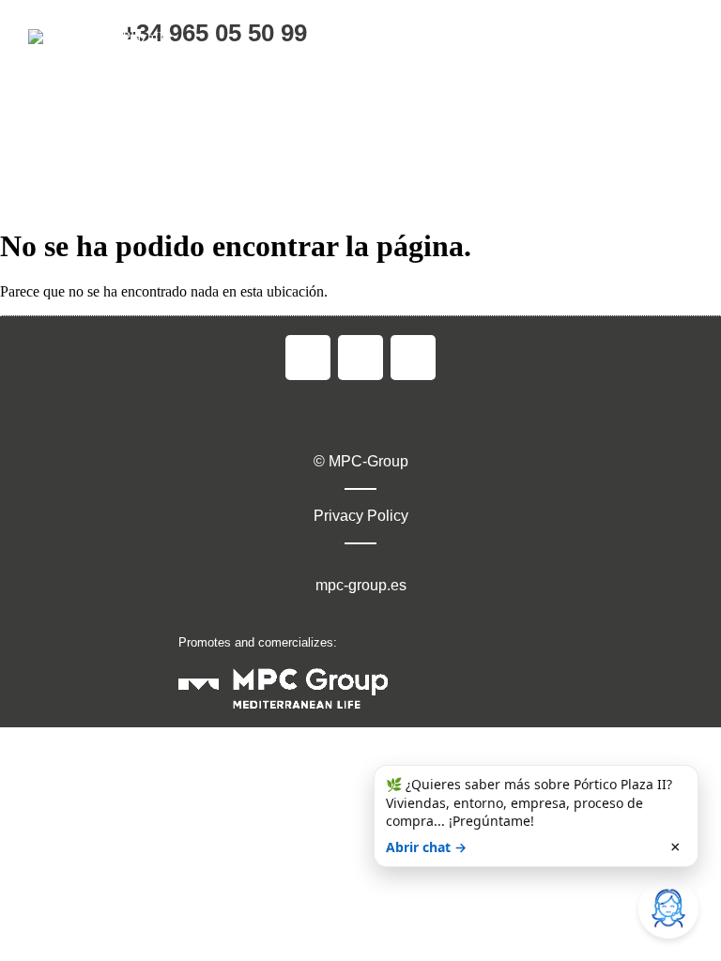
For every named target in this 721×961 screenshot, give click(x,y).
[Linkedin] (413, 357)
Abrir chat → (426, 847)
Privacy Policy (361, 516)
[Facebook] (307, 357)
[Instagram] (360, 357)
